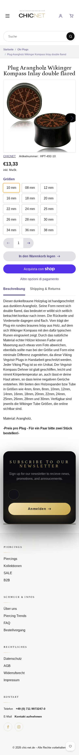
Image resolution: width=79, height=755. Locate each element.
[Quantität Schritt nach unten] (8, 243)
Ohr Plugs (22, 49)
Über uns (10, 608)
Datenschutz (13, 658)
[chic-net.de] (32, 15)
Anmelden (37, 509)
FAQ (7, 623)
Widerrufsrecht (14, 673)
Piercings (10, 558)
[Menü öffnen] (7, 16)
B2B (7, 580)
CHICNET (9, 156)
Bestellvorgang (14, 630)
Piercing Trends (15, 616)
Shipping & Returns (45, 289)
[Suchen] (70, 36)
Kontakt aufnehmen (28, 716)
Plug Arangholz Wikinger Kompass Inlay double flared (36, 54)
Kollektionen (13, 566)
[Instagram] (19, 727)
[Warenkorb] (71, 16)
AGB (7, 666)
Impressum (11, 680)
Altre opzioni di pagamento (39, 279)
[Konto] (60, 16)
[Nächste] (71, 117)
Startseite (8, 49)
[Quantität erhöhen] (28, 243)
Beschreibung (14, 289)
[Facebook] (8, 727)
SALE (8, 573)
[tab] (16, 290)
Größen (9, 179)
